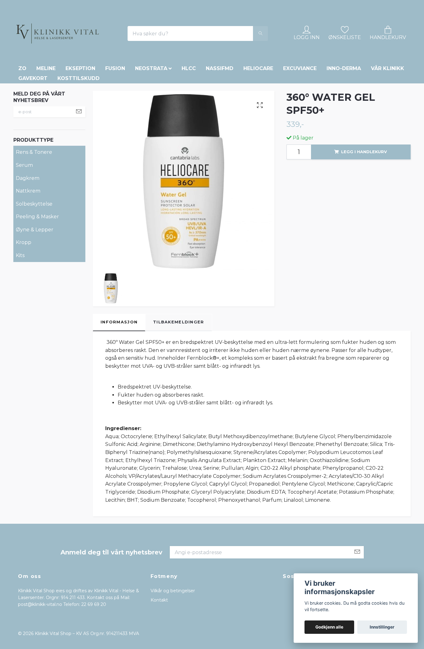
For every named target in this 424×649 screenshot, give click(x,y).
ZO (22, 111)
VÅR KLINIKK (387, 111)
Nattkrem (28, 234)
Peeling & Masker (37, 259)
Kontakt (159, 643)
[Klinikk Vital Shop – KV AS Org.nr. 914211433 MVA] (97, 55)
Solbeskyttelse (34, 246)
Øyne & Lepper (34, 272)
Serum (24, 208)
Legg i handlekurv (364, 194)
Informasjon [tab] (119, 364)
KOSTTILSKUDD (78, 121)
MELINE (46, 111)
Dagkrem (27, 221)
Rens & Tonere (34, 195)
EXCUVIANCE (300, 111)
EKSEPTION (80, 111)
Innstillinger (382, 627)
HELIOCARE (258, 111)
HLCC (189, 111)
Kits (20, 298)
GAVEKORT (32, 121)
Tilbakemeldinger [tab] (178, 364)
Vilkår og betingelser (173, 633)
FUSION (115, 111)
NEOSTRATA (151, 111)
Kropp (23, 285)
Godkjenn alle (329, 627)
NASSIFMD (219, 111)
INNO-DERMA (344, 111)
